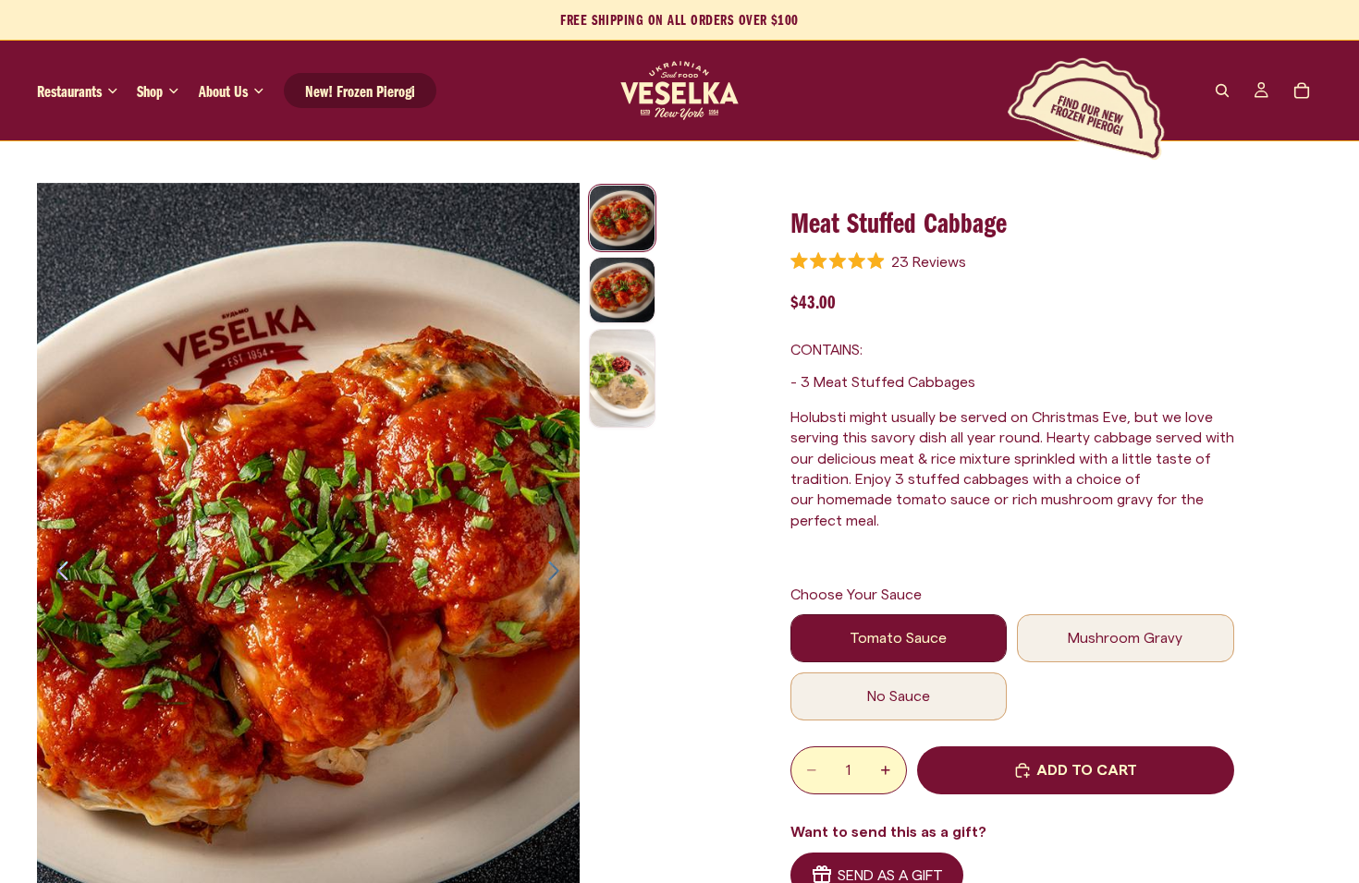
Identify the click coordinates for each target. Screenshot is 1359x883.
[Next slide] (559, 574)
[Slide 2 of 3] (622, 290)
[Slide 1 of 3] (622, 218)
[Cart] (1301, 90)
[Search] (1222, 90)
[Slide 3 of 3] (622, 378)
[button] (878, 260)
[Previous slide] (58, 574)
